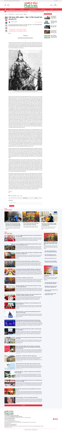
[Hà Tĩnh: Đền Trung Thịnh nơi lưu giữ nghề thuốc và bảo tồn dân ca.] (9, 391)
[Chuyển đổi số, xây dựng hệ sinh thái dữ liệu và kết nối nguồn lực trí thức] (9, 340)
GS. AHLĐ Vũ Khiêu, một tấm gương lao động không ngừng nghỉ (32, 11)
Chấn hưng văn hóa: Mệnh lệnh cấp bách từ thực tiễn (51, 290)
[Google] (55, 419)
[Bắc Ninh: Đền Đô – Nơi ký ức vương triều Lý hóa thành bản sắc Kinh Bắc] (9, 374)
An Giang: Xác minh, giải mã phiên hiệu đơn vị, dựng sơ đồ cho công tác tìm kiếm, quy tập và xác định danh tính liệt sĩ (28, 270)
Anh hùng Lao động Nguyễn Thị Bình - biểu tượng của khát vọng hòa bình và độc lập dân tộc (48, 224)
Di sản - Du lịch (17, 241)
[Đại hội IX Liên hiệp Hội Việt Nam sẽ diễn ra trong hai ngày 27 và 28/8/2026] (9, 331)
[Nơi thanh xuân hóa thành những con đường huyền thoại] (9, 264)
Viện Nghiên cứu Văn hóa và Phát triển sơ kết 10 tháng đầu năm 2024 (51, 287)
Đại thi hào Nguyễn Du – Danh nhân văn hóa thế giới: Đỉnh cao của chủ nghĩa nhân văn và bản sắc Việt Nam (50, 255)
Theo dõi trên (36, 22)
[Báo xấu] (6, 31)
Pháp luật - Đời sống (18, 386)
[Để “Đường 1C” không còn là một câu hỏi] (9, 280)
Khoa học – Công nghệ (18, 343)
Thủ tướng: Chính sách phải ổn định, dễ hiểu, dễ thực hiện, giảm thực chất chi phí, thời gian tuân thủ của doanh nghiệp (28, 321)
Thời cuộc (17, 275)
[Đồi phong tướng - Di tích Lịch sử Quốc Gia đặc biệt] (9, 400)
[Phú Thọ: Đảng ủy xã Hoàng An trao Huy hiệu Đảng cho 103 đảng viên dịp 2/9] (9, 305)
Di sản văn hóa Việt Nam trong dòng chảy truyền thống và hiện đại (31, 224)
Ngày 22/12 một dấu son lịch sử (50, 258)
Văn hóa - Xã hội (18, 266)
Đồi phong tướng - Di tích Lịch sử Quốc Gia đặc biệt (26, 397)
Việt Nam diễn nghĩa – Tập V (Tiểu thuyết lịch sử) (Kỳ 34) (17, 29)
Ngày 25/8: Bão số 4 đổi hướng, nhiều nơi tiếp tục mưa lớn (28, 363)
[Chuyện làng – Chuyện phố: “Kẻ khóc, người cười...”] (9, 358)
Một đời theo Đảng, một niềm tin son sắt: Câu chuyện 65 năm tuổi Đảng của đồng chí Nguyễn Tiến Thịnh (28, 295)
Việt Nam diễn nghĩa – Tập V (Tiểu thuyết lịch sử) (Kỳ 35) (18, 30)
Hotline (8, 5)
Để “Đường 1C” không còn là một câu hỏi (24, 277)
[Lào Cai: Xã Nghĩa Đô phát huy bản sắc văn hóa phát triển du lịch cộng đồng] (9, 238)
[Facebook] (53, 419)
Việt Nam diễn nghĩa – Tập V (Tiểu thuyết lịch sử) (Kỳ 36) (18, 31)
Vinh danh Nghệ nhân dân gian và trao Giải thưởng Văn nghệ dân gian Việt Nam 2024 (51, 283)
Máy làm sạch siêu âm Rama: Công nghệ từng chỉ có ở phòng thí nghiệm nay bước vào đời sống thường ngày (13, 224)
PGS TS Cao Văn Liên (14, 21)
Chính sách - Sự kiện (18, 326)
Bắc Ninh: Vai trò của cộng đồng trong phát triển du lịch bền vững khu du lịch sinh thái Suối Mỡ (51, 262)
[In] (6, 28)
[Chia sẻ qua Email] (6, 25)
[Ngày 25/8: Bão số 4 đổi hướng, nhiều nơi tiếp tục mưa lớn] (9, 366)
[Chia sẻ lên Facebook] (6, 23)
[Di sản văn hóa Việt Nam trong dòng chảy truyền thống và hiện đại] (31, 216)
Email (5, 5)
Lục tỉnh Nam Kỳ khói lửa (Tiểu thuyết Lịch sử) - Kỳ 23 (50, 294)
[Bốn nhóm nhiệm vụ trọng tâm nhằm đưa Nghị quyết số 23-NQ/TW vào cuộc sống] (9, 314)
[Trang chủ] (5, 9)
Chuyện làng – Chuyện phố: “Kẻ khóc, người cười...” (26, 355)
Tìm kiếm (51, 5)
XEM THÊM (23, 405)
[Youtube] (57, 419)
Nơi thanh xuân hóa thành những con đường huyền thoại (27, 261)
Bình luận (6, 17)
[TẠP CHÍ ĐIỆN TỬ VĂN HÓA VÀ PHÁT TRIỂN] (31, 5)
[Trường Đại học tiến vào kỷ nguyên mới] (51, 269)
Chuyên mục (55, 5)
